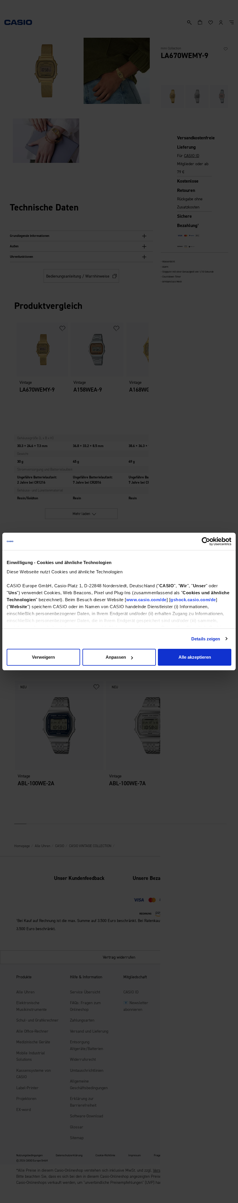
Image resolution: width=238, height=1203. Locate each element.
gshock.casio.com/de (193, 599)
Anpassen (116, 657)
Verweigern (43, 657)
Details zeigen (205, 638)
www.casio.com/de (146, 599)
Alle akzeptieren (194, 657)
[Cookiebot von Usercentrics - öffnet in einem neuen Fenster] (206, 541)
